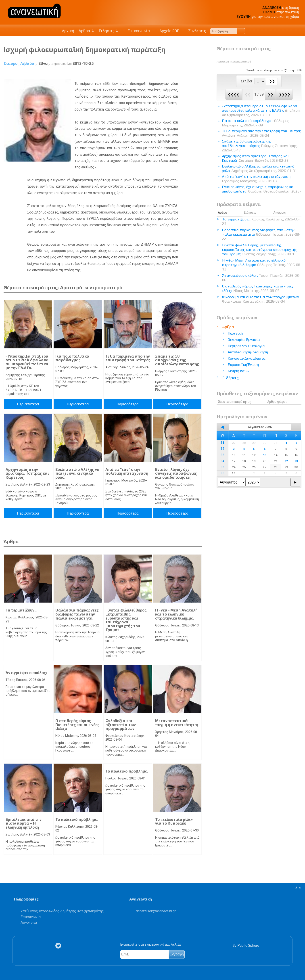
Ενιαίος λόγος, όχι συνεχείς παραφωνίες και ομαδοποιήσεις (176, 473)
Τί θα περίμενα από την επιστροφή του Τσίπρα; (127, 358)
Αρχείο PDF (169, 31)
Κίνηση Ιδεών (238, 371)
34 (222, 461)
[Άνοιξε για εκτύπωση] (190, 74)
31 (222, 443)
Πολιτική (235, 333)
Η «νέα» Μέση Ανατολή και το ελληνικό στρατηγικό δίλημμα (176, 614)
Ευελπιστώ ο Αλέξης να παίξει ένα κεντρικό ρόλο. (77, 473)
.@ (156, 911)
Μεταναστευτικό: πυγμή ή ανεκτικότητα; (176, 722)
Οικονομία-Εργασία (244, 339)
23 (296, 461)
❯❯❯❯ (284, 94)
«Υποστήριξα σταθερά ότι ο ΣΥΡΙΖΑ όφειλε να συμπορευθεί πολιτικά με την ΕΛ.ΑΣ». (27, 362)
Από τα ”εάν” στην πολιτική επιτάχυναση (126, 471)
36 (222, 473)
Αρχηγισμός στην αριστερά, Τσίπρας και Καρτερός (27, 473)
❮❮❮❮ (233, 94)
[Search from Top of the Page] (241, 31)
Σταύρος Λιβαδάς (20, 63)
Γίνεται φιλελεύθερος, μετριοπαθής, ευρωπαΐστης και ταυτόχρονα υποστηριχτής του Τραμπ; (126, 620)
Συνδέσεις (196, 31)
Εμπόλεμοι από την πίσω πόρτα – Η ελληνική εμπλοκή (24, 823)
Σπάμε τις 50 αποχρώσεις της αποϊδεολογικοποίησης (177, 360)
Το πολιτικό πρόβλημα (76, 819)
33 (222, 455)
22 (286, 461)
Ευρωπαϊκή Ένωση (243, 364)
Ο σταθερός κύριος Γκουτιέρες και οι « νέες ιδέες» (77, 724)
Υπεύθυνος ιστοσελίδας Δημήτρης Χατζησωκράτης (62, 911)
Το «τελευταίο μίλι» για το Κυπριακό (174, 821)
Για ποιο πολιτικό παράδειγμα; (72, 358)
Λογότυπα (29, 922)
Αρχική (68, 31)
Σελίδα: (247, 81)
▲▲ (298, 887)
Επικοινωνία (138, 31)
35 (222, 467)
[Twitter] (59, 946)
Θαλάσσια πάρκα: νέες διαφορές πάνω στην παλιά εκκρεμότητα (77, 614)
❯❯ (270, 94)
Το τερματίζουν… (21, 610)
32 (222, 449)
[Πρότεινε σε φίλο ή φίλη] (198, 74)
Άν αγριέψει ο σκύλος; (26, 672)
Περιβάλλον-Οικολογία (246, 346)
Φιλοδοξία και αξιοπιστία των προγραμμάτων (120, 724)
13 (264, 455)
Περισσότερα (28, 404)
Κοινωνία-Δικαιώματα (246, 358)
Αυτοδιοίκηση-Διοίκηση (248, 352)
